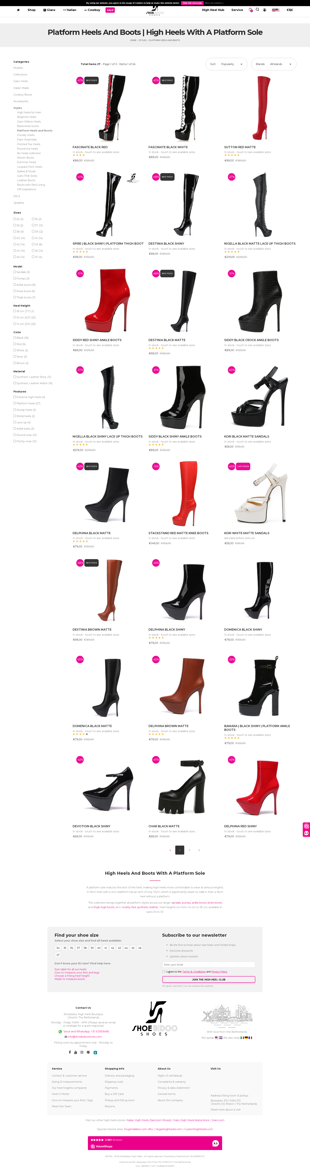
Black (23, 337)
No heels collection (29, 153)
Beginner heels (26, 117)
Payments (111, 1088)
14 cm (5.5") (26, 324)
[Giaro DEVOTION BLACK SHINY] (109, 786)
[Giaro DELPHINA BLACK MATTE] (109, 493)
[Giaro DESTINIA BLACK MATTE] (185, 300)
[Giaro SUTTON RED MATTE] (260, 107)
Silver (22, 356)
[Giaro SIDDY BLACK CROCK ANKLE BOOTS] (260, 300)
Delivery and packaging (119, 1075)
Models (18, 68)
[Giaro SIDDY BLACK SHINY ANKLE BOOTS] (185, 397)
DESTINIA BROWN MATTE (92, 629)
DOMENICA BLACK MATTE (92, 726)
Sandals (23, 272)
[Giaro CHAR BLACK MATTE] (185, 786)
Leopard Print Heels (29, 166)
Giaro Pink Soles (27, 175)
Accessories (20, 101)
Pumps (23, 278)
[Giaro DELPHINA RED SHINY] (260, 786)
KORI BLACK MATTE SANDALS (246, 436)
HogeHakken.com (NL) (138, 1129)
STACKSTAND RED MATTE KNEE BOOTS (178, 533)
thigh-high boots (103, 907)
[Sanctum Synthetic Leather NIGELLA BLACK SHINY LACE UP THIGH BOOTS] (109, 397)
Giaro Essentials (27, 139)
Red (21, 344)
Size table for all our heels (70, 969)
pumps (186, 902)
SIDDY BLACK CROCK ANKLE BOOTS (251, 340)
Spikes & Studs (26, 171)
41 (39, 238)
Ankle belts (25, 428)
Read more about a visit (226, 1109)
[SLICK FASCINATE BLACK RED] (109, 107)
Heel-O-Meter (60, 1094)
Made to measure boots (70, 979)
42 (21, 244)
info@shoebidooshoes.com (85, 1036)
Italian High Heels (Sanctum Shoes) (148, 1120)
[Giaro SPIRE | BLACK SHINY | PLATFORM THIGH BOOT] (109, 204)
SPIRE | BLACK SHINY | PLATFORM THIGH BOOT (108, 243)
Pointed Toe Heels (28, 144)
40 (21, 238)
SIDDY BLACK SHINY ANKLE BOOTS (175, 436)
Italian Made (21, 88)
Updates (18, 202)
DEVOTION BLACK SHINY (91, 826)
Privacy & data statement (174, 1088)
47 (38, 257)
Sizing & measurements (67, 1081)
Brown (23, 363)
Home (133, 40)
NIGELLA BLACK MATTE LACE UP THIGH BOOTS (260, 243)
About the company (170, 1100)
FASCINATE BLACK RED (90, 147)
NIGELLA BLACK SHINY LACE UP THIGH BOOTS (108, 436)
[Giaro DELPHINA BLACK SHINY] (185, 590)
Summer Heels (26, 162)
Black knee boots (28, 126)
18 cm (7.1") (25, 311)
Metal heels (26, 416)
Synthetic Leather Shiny (34, 377)
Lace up (23, 422)
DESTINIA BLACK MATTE (167, 340)
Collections (20, 74)
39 (39, 231)
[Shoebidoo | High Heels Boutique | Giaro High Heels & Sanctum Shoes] (155, 9)
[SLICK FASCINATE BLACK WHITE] (185, 107)
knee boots (215, 902)
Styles (142, 40)
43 (38, 244)
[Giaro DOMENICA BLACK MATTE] (109, 686)
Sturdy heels (26, 409)
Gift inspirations (26, 189)
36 (20, 225)
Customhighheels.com (198, 1129)
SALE (16, 196)
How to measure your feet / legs (72, 1100)
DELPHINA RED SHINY (240, 826)
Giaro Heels (20, 81)
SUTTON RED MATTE (240, 147)
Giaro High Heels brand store (191, 1120)
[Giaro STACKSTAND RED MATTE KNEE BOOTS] (185, 493)
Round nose (27, 435)
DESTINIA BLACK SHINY (166, 243)
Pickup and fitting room (120, 1100)
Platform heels (28, 403)
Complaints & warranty (172, 1081)
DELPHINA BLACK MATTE (92, 533)
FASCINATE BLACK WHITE (168, 147)
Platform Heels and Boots (164, 40)
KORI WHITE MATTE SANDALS (246, 533)
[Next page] (199, 850)
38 (20, 231)
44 (21, 250)
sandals (176, 902)
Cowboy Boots (22, 94)
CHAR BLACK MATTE (164, 826)
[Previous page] (170, 850)
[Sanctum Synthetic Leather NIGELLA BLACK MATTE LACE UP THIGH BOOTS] (260, 204)
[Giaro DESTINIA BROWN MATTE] (109, 590)
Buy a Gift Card (114, 1094)
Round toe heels (27, 148)
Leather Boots (26, 180)
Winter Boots (25, 157)
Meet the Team (61, 1106)
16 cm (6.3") (26, 317)
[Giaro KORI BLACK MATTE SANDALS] (260, 397)
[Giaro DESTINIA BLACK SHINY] (185, 204)
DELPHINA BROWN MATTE (169, 726)
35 (38, 219)
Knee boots (26, 291)
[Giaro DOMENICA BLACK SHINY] (260, 590)
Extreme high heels (31, 397)
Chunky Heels (25, 135)
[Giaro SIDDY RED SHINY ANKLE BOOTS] (109, 300)
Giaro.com (218, 1120)
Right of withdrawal (170, 1075)
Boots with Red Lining (31, 184)
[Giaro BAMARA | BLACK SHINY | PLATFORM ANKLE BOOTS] (260, 686)
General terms (166, 1094)
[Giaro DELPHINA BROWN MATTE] (185, 686)
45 (39, 250)
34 (20, 219)
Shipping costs (114, 1081)
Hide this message (192, 3)
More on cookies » (214, 3)
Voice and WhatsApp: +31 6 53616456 (86, 1031)
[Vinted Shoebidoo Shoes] (95, 1052)
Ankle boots (26, 284)
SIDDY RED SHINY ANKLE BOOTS (97, 340)
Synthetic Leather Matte (34, 383)
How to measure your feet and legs (77, 972)
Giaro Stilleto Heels (29, 121)
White (22, 350)
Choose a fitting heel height (72, 975)
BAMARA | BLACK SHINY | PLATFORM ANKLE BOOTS (257, 728)
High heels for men (29, 112)
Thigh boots (26, 297)
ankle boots (199, 902)
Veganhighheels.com (169, 1129)
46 (21, 257)
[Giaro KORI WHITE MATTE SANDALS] (260, 493)
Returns (110, 1106)
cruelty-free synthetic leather (140, 907)
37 (39, 225)
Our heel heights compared (69, 1088)
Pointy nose (26, 441)
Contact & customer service (69, 1075)
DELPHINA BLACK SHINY (167, 629)
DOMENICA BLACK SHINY (243, 629)
